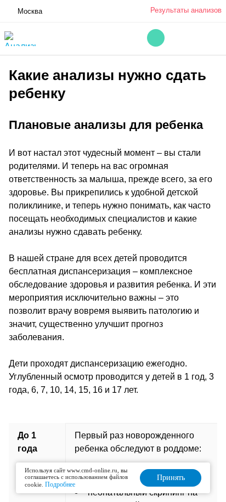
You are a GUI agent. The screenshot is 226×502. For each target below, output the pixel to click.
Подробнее (60, 484)
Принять (171, 477)
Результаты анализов (186, 10)
